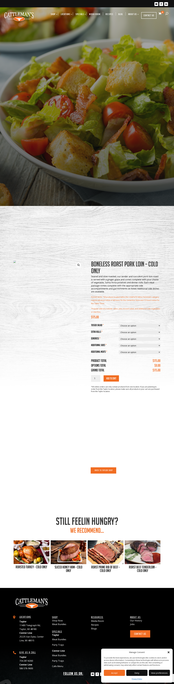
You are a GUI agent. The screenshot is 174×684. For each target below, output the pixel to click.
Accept (114, 673)
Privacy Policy (137, 679)
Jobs (132, 624)
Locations (65, 14)
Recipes (109, 14)
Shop (53, 14)
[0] (159, 16)
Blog (120, 14)
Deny (136, 673)
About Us (132, 14)
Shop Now (57, 620)
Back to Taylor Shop (104, 470)
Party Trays (58, 644)
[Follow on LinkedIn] (166, 4)
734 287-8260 (26, 660)
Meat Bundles (59, 624)
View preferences (159, 673)
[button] (168, 652)
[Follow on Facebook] (161, 4)
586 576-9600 (26, 668)
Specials (80, 14)
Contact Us (149, 15)
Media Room (94, 14)
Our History (136, 620)
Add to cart (111, 378)
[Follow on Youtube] (156, 4)
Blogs (94, 628)
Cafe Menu (57, 666)
